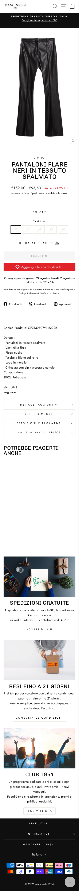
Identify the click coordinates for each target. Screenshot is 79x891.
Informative (38, 834)
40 (27, 229)
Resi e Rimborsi (39, 414)
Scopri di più (39, 629)
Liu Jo (39, 157)
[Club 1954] (39, 748)
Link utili (38, 823)
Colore (39, 212)
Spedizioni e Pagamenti (39, 423)
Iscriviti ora (39, 811)
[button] (39, 267)
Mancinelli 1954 (38, 844)
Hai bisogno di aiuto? (39, 432)
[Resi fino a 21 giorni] (39, 660)
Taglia (39, 221)
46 (63, 229)
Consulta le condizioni (39, 718)
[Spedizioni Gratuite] (39, 577)
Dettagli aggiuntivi (39, 404)
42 (39, 229)
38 (16, 229)
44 (51, 229)
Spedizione (37, 193)
